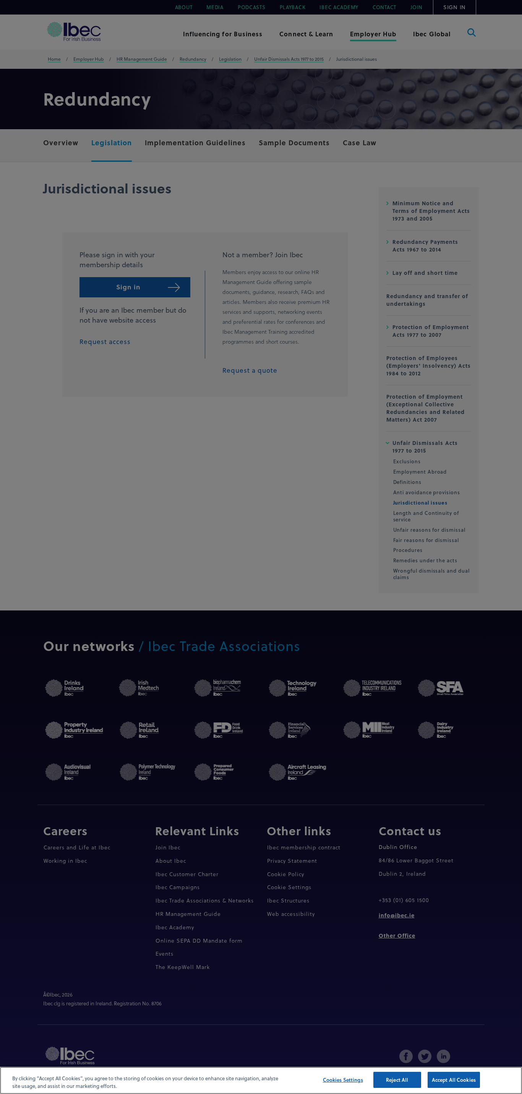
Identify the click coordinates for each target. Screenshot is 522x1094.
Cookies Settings (343, 1079)
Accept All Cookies (454, 1079)
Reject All (397, 1079)
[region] (261, 1080)
